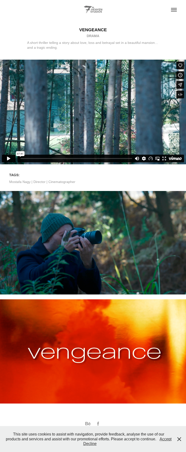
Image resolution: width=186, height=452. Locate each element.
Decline (90, 444)
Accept (165, 439)
